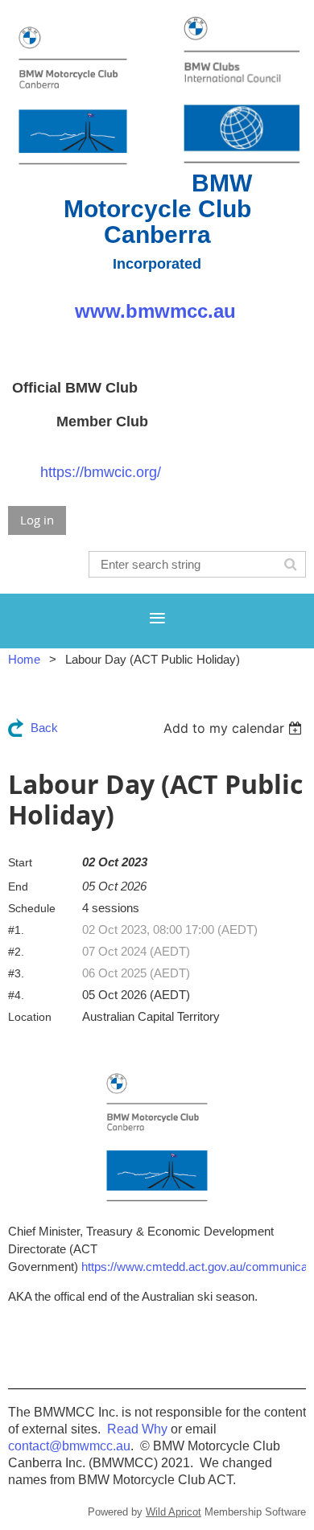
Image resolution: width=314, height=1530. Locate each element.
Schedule (32, 908)
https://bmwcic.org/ (100, 472)
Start (20, 862)
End (18, 886)
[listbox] (234, 728)
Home (24, 659)
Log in (37, 520)
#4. (16, 995)
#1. (16, 929)
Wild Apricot (173, 1512)
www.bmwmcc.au (155, 311)
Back (44, 727)
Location (30, 1016)
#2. (16, 951)
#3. (16, 973)
